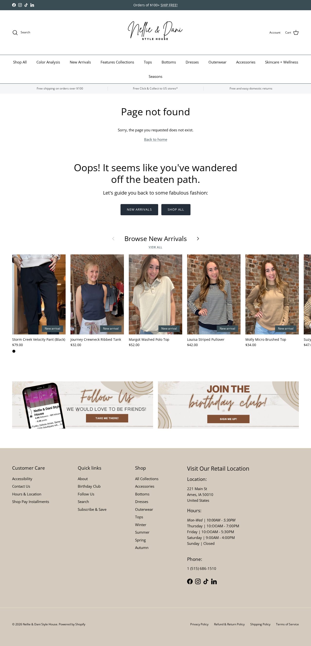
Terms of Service (287, 624)
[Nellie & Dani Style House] (156, 32)
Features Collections (117, 62)
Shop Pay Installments (30, 501)
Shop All (20, 62)
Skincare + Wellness (281, 62)
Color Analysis (48, 62)
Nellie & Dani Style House (40, 624)
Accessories (245, 62)
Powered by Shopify (72, 624)
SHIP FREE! (169, 5)
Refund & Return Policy (229, 624)
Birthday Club (89, 486)
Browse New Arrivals (155, 238)
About (83, 478)
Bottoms (169, 62)
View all (155, 247)
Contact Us (21, 486)
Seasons (155, 76)
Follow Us (86, 494)
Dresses (192, 62)
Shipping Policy (260, 624)
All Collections (146, 478)
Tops (148, 62)
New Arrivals (80, 62)
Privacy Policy (199, 624)
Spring (140, 540)
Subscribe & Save (92, 509)
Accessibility (22, 478)
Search (83, 501)
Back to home (155, 139)
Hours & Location (26, 494)
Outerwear (217, 62)
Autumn (141, 547)
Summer (142, 532)
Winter (140, 524)
